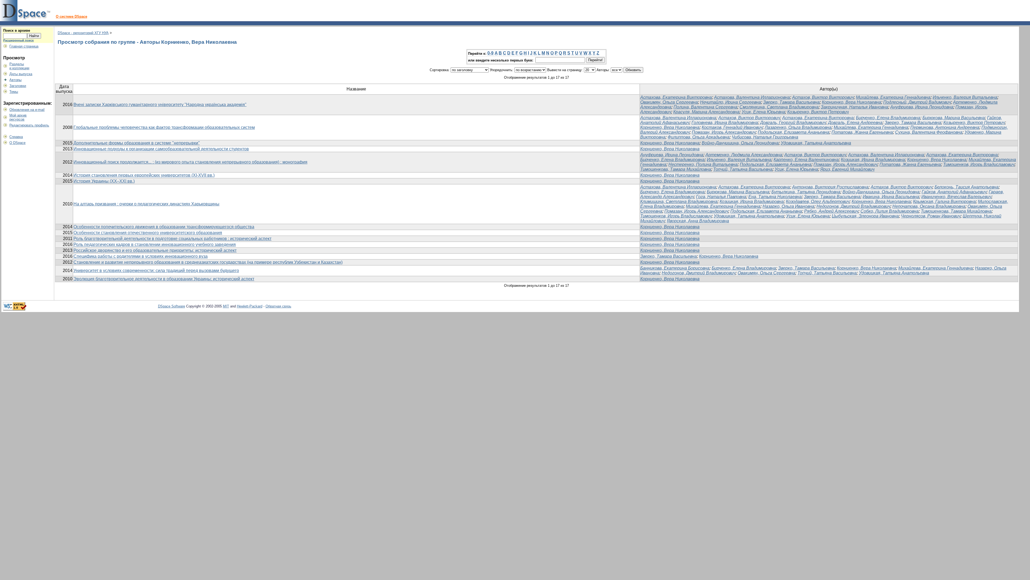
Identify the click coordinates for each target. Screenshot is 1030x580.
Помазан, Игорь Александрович (724, 132)
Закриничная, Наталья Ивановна (854, 107)
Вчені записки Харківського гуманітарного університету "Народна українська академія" (160, 104)
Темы (13, 92)
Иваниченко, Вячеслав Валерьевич (956, 196)
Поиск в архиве (16, 30)
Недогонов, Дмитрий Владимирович (853, 206)
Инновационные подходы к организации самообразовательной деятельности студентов (161, 149)
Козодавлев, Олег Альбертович (817, 201)
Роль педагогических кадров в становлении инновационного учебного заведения (154, 244)
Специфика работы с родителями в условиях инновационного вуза (140, 256)
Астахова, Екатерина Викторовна (676, 97)
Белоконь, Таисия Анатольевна (967, 187)
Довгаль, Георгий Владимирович (793, 122)
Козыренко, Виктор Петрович (818, 112)
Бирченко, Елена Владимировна (888, 117)
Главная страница (23, 46)
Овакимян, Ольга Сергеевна (669, 102)
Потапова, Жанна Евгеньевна (862, 132)
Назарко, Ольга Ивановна (788, 206)
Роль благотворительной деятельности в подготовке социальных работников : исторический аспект (172, 238)
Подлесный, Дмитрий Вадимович (917, 102)
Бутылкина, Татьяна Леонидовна (805, 192)
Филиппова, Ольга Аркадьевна (699, 137)
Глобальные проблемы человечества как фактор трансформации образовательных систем (164, 127)
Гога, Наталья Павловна (721, 196)
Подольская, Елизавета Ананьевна (793, 132)
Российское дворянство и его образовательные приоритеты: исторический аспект (155, 250)
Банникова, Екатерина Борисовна (674, 268)
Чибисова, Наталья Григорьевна (765, 137)
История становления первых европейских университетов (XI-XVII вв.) (144, 175)
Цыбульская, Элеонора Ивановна (865, 216)
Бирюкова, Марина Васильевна (953, 117)
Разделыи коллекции (19, 66)
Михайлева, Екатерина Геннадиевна (893, 97)
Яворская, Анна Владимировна (698, 221)
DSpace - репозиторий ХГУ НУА (83, 33)
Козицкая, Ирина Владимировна (873, 159)
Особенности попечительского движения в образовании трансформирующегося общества (163, 226)
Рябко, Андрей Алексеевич (831, 211)
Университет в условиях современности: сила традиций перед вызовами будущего (156, 270)
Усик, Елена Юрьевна (763, 112)
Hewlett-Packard (249, 306)
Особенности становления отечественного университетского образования (147, 232)
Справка (16, 137)
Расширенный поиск (18, 40)
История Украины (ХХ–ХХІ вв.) (104, 181)
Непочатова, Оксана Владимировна (928, 206)
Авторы (15, 80)
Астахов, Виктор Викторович (823, 97)
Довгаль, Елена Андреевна (855, 122)
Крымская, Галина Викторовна (944, 201)
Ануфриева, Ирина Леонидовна (921, 107)
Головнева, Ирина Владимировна (724, 122)
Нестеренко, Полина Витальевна (703, 164)
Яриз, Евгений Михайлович (847, 169)
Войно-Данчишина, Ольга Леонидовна (740, 143)
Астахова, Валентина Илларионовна (752, 97)
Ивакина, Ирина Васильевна (891, 196)
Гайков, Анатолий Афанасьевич (954, 192)
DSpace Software (171, 306)
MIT (226, 306)
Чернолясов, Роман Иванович (931, 216)
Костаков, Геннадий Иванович (732, 127)
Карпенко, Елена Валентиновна (806, 159)
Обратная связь (278, 306)
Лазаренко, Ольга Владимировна (798, 127)
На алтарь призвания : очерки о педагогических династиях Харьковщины (146, 204)
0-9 (490, 53)
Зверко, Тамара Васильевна (791, 102)
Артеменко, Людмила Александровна (743, 155)
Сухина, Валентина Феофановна (928, 132)
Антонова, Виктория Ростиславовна (830, 187)
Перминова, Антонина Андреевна (944, 127)
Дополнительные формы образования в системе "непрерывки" (136, 143)
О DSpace (17, 143)
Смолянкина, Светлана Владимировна (779, 107)
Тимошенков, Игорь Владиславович (978, 164)
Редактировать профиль (29, 125)
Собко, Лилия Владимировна (889, 211)
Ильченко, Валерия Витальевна (965, 97)
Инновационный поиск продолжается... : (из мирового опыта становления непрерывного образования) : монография (190, 162)
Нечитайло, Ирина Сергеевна (730, 102)
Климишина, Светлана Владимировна (679, 201)
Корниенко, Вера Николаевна (851, 102)
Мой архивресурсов (18, 117)
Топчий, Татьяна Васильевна (742, 169)
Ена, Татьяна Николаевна (775, 196)
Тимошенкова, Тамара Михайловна (675, 169)
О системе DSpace (71, 17)
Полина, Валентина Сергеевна (705, 107)
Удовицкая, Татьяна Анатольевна (816, 143)
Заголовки (17, 86)
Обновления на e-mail (27, 110)
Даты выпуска (20, 74)
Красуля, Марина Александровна (706, 112)
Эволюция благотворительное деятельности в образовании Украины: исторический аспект (163, 279)
